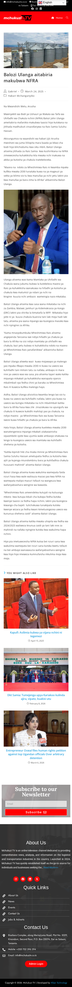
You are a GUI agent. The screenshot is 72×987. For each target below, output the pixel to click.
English (47, 2)
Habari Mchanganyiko (21, 95)
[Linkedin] (30, 879)
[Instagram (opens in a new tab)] (37, 8)
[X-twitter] (37, 879)
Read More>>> (50, 867)
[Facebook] (23, 879)
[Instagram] (16, 879)
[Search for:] (65, 17)
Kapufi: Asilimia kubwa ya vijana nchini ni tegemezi (36, 634)
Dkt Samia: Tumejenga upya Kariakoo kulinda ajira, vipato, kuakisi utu (36, 697)
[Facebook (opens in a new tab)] (32, 8)
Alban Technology (59, 982)
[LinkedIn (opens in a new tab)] (40, 8)
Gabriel (12, 91)
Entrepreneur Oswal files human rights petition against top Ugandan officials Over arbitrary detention (36, 754)
